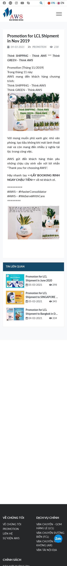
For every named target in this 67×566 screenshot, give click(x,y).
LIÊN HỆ (8, 534)
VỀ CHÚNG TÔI (12, 524)
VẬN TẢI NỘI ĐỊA (46, 550)
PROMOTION (11, 529)
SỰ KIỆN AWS (11, 538)
